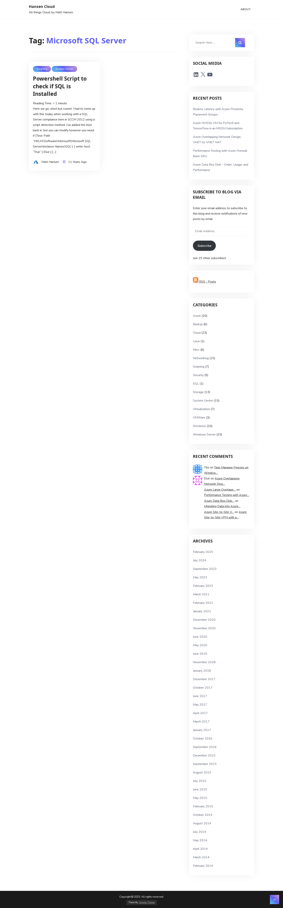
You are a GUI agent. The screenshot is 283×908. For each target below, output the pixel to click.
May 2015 (200, 798)
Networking (201, 358)
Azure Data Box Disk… (219, 501)
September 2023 (205, 569)
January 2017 (202, 730)
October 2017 (202, 688)
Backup (198, 324)
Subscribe (204, 246)
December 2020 (204, 620)
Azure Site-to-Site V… (219, 512)
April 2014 (200, 849)
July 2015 (199, 781)
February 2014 (203, 866)
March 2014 (201, 857)
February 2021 (203, 603)
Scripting (42, 69)
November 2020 (204, 628)
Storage (198, 392)
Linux (196, 341)
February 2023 (203, 586)
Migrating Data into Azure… (222, 506)
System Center (64, 69)
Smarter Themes (147, 902)
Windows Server (204, 434)
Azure (197, 316)
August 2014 (202, 823)
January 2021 (202, 611)
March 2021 (201, 594)
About (245, 9)
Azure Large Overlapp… (220, 490)
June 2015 (200, 789)
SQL (196, 384)
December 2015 (204, 755)
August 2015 (202, 772)
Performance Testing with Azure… (226, 495)
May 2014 (200, 840)
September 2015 (205, 764)
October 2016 (202, 738)
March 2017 (201, 721)
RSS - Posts (207, 282)
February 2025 (203, 552)
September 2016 (205, 747)
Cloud (197, 333)
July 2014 (199, 832)
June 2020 (200, 637)
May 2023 (200, 577)
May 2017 (200, 704)
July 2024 (199, 560)
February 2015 (203, 806)
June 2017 (200, 696)
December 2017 (204, 679)
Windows (199, 426)
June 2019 (200, 654)
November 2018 (204, 662)
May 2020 (200, 645)
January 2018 (202, 671)
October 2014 (202, 815)
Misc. (196, 350)
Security (198, 375)
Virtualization (201, 409)
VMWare (199, 417)
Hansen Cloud (42, 6)
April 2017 (200, 713)
